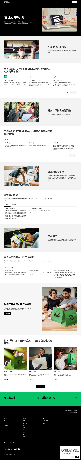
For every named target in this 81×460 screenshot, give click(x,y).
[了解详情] (15, 358)
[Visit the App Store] (17, 449)
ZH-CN (59, 2)
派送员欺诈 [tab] (13, 267)
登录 (70, 2)
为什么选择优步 (16, 2)
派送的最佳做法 (8, 371)
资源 (35, 2)
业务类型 (29, 2)
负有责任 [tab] (7, 139)
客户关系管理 (32, 371)
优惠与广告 (57, 371)
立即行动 (74, 2)
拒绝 (72, 456)
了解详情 (8, 313)
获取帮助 (64, 2)
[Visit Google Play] (8, 449)
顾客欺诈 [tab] (7, 267)
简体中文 (68, 442)
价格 (40, 2)
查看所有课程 (40, 386)
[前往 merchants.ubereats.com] (7, 2)
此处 (77, 451)
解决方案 (22, 2)
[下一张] (75, 92)
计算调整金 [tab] (7, 204)
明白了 (77, 456)
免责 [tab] (11, 139)
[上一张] (71, 92)
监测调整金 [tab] (14, 204)
